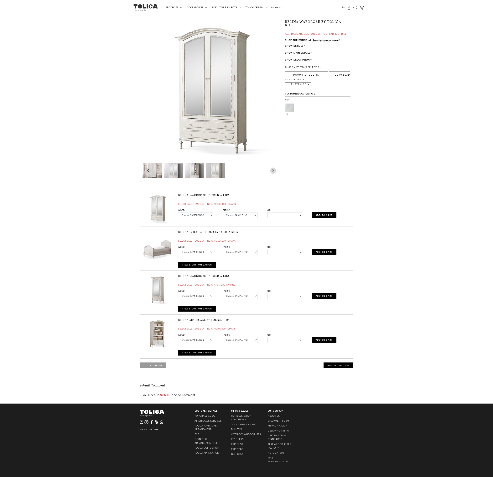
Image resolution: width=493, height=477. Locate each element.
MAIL (270, 457)
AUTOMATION (276, 453)
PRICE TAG (237, 449)
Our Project (237, 454)
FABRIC (226, 210)
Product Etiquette (305, 75)
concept (275, 7)
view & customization (197, 265)
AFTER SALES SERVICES (208, 421)
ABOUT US (274, 416)
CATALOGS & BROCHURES (246, 434)
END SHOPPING (152, 365)
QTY (269, 210)
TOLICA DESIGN (254, 7)
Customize (299, 84)
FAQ (197, 434)
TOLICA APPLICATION (207, 453)
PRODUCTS (172, 7)
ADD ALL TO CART (338, 365)
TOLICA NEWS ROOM (243, 424)
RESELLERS (237, 439)
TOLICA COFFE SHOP (207, 448)
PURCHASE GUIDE (205, 416)
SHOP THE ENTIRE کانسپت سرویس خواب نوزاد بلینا (312, 40)
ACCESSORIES (195, 7)
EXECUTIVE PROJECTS (224, 7)
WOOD (181, 210)
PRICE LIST (237, 444)
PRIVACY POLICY (277, 425)
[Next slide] (149, 171)
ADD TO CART (324, 215)
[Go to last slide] (273, 171)
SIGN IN (164, 395)
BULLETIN (236, 429)
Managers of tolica (278, 461)
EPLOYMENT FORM (278, 421)
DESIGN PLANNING (278, 430)
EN (343, 7)
